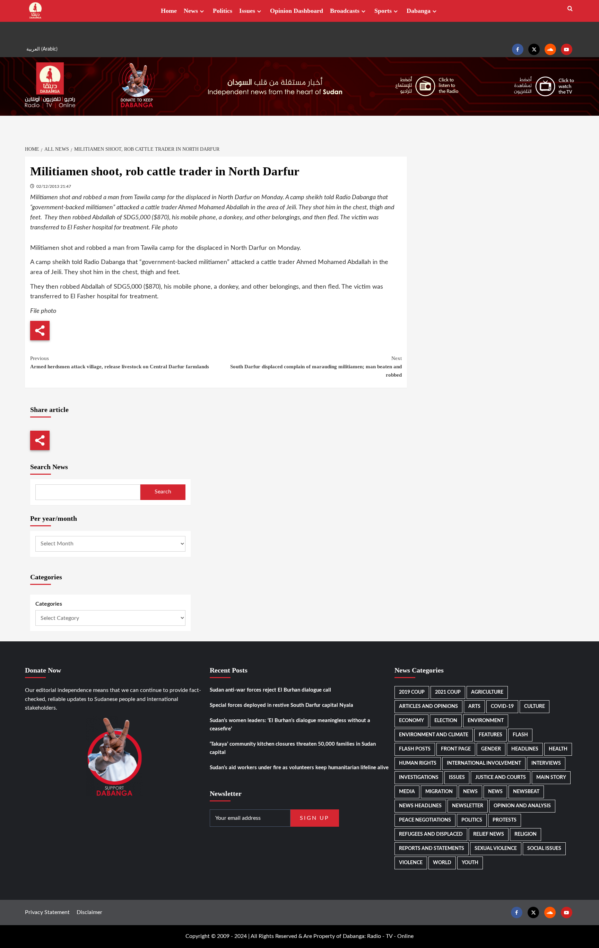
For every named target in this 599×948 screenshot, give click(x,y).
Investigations (419, 777)
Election (445, 720)
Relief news (488, 834)
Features (490, 734)
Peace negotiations (425, 820)
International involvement (484, 763)
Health (558, 749)
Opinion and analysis (522, 806)
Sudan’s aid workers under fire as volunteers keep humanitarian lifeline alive (299, 767)
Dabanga (419, 10)
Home (169, 10)
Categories (48, 604)
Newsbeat (526, 791)
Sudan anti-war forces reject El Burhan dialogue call (270, 690)
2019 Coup (412, 692)
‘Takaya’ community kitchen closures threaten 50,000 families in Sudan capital (293, 748)
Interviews (546, 763)
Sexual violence (496, 848)
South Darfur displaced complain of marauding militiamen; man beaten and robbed (316, 367)
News (191, 10)
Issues (247, 10)
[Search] (570, 9)
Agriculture (487, 692)
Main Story (551, 777)
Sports (383, 10)
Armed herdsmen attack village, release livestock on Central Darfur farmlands (119, 362)
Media (407, 791)
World (442, 862)
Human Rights (417, 763)
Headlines (524, 749)
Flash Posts (415, 749)
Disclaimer (89, 912)
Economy (411, 720)
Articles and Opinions (428, 706)
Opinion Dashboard (296, 10)
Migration (439, 791)
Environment (486, 720)
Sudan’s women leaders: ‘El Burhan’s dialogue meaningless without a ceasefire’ (290, 724)
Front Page (456, 749)
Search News (49, 467)
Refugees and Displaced (431, 834)
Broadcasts (344, 10)
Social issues (544, 848)
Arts (474, 706)
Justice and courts (500, 777)
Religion (525, 834)
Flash (520, 734)
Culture (534, 706)
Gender (491, 749)
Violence (411, 862)
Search (163, 491)
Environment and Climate (433, 734)
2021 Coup (448, 692)
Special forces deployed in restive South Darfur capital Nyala (281, 705)
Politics (222, 10)
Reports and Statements (431, 848)
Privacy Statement (47, 912)
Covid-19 (502, 706)
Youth (470, 862)
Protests (504, 820)
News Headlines (420, 806)
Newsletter (467, 806)
